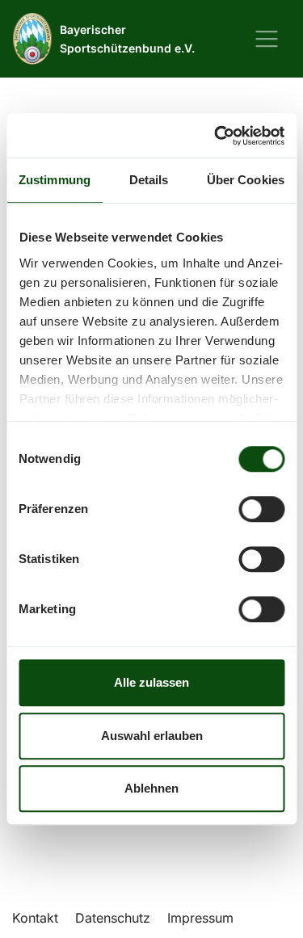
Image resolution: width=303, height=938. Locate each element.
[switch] (261, 509)
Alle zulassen (151, 682)
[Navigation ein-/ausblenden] (266, 39)
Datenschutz (112, 918)
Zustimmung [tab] (54, 180)
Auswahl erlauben (152, 735)
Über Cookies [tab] (245, 180)
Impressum (200, 918)
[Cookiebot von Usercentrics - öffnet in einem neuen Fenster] (215, 135)
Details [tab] (149, 180)
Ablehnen (151, 788)
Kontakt (35, 918)
